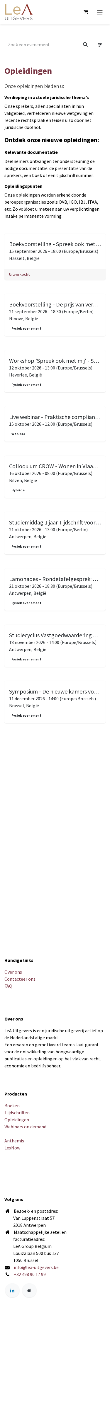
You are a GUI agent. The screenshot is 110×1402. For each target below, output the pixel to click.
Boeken (12, 1105)
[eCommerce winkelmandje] (86, 12)
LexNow (12, 1148)
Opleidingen (16, 1119)
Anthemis (14, 1141)
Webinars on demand (25, 1127)
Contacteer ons (19, 979)
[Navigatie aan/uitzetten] (100, 12)
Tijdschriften (17, 1112)
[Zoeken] (85, 44)
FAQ (8, 986)
